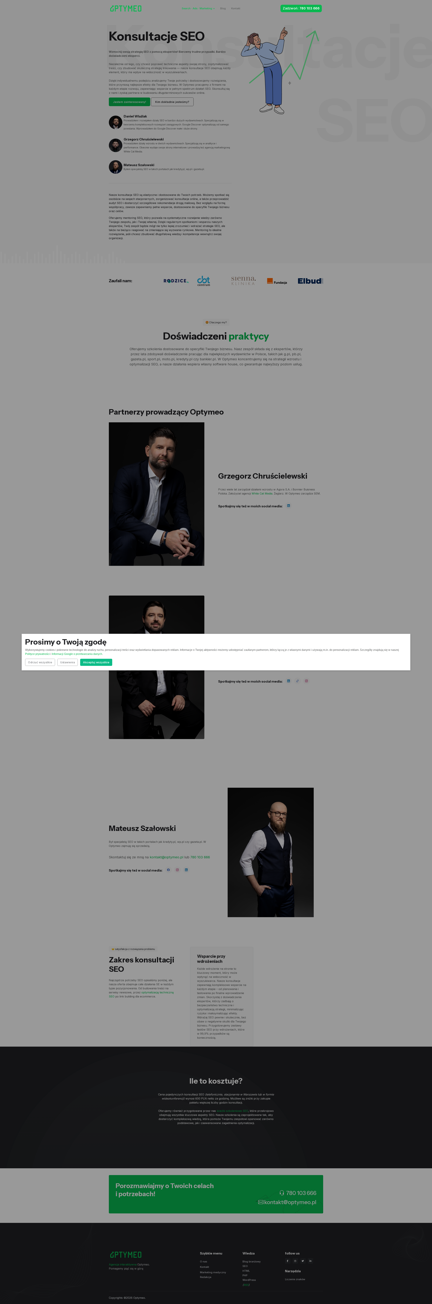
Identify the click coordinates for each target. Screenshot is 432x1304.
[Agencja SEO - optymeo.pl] (126, 8)
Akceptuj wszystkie (96, 662)
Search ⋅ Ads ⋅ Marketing (197, 8)
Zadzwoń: (301, 8)
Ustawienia (67, 662)
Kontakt (235, 8)
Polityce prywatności (37, 654)
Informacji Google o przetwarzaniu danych (77, 654)
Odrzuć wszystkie (40, 662)
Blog (223, 8)
